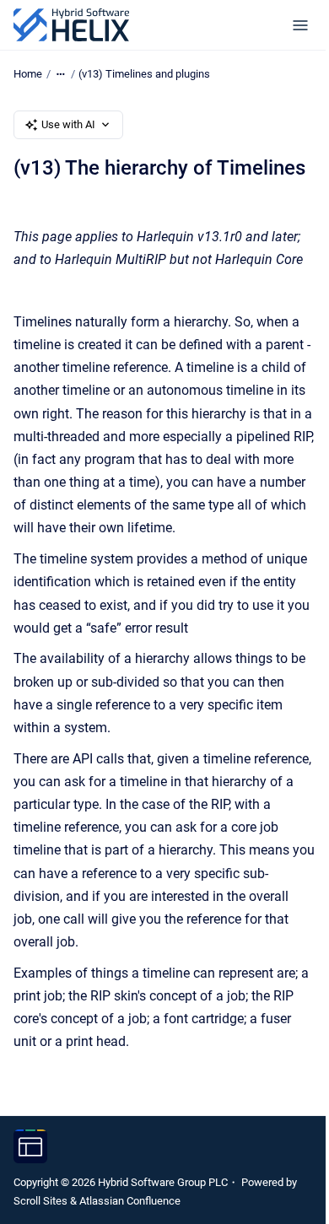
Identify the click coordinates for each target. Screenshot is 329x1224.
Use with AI (68, 124)
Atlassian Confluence (130, 1200)
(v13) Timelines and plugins (144, 73)
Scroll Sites (40, 1200)
